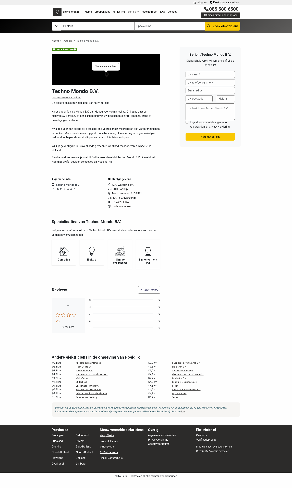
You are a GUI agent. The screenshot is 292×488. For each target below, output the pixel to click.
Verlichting (118, 11)
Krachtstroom (149, 11)
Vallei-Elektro (107, 446)
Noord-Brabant (84, 452)
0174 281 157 (121, 202)
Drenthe (56, 446)
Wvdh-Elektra (82, 378)
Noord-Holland (60, 452)
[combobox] (168, 26)
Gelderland (82, 435)
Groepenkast (102, 11)
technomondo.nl (122, 206)
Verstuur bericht (210, 136)
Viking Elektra (107, 435)
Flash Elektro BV (83, 367)
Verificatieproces (206, 439)
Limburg (81, 463)
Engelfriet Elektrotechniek (184, 382)
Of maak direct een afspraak (220, 15)
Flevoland (57, 457)
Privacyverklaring (158, 439)
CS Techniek (81, 382)
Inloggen (201, 2)
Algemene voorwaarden (162, 435)
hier (183, 411)
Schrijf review (150, 290)
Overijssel (58, 463)
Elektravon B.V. (179, 367)
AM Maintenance (109, 452)
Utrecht (80, 441)
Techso (175, 397)
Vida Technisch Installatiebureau (91, 393)
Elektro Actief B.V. (84, 371)
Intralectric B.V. (179, 378)
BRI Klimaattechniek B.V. (87, 386)
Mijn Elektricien (179, 393)
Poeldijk (67, 40)
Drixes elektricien (109, 441)
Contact (172, 11)
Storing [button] (132, 11)
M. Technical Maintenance (88, 363)
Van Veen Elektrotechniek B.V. (186, 389)
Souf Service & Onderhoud (88, 389)
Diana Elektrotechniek (111, 458)
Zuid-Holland (83, 446)
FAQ (162, 11)
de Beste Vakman (222, 446)
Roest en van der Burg (86, 397)
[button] (106, 74)
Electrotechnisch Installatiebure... (92, 374)
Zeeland (81, 457)
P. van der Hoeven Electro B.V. (186, 363)
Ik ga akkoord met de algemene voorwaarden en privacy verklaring (210, 124)
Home (88, 11)
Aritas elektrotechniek (182, 371)
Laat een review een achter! (66, 97)
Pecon (175, 386)
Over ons (201, 435)
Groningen (58, 435)
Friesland (57, 441)
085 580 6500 (224, 9)
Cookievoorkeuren (158, 443)
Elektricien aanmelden (225, 2)
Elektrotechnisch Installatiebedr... (188, 374)
